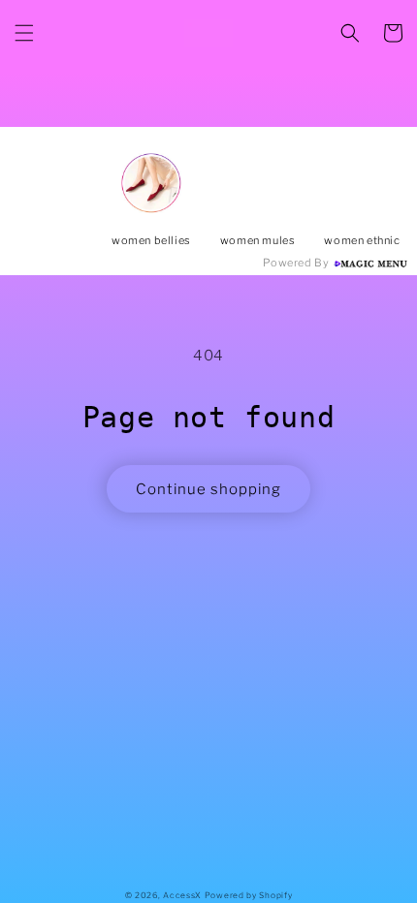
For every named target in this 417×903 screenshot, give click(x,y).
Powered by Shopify (249, 895)
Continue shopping (208, 489)
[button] (24, 33)
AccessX (182, 895)
